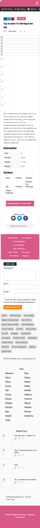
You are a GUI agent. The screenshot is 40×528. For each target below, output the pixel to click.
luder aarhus (31, 329)
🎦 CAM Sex (32, 9)
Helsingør (8, 402)
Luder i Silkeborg (19, 248)
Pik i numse (25, 252)
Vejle (7, 390)
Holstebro (9, 407)
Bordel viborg (13, 238)
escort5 (5, 333)
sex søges (6, 338)
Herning (8, 394)
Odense (8, 377)
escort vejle (6, 351)
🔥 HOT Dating (7, 9)
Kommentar (9, 268)
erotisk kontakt (19, 338)
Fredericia (28, 398)
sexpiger (14, 333)
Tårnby (7, 419)
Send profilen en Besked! (19, 203)
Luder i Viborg (13, 252)
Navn (6, 283)
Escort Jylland (26, 238)
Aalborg (27, 377)
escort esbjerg (7, 329)
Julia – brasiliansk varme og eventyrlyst (25, 479)
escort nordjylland (19, 347)
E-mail (7, 292)
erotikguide (32, 338)
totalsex (32, 347)
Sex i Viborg (14, 256)
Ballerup (8, 398)
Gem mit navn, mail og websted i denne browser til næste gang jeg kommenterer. (20, 301)
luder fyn (5, 347)
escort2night (29, 315)
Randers (27, 381)
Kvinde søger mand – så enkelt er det (24, 435)
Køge (7, 411)
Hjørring (27, 402)
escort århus (26, 320)
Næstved (27, 411)
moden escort (7, 342)
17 (20, 31)
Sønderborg (28, 415)
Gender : (8, 158)
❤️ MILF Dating (19, 9)
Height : (8, 162)
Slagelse (8, 415)
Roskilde (27, 390)
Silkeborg (21, 18)
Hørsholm (27, 407)
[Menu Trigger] (37, 3)
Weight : (8, 166)
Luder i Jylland (18, 245)
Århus (26, 373)
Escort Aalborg (27, 324)
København (9, 373)
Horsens (8, 385)
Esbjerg (8, 381)
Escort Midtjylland (19, 241)
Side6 (4, 315)
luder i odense (21, 342)
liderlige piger (15, 315)
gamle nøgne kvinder (10, 324)
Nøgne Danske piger (10, 320)
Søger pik (25, 256)
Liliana (16, 465)
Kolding (27, 385)
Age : (7, 153)
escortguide (25, 333)
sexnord (19, 329)
